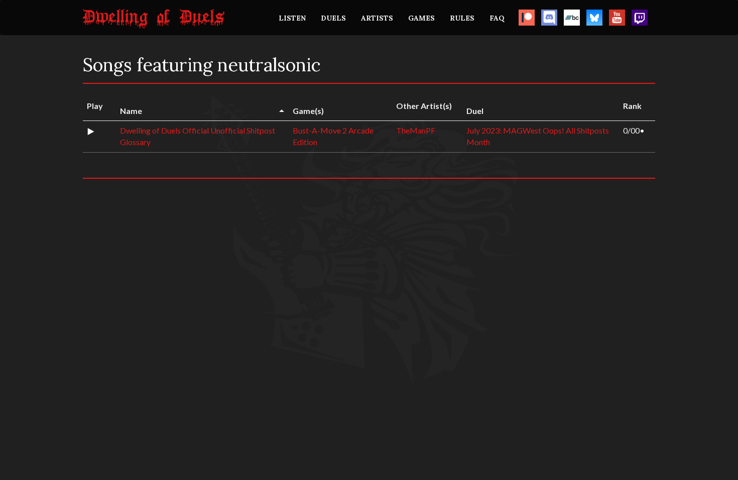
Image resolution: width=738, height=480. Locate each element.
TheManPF (415, 130)
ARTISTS (377, 18)
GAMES (421, 18)
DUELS (333, 18)
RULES (462, 18)
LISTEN (292, 18)
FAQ (497, 18)
